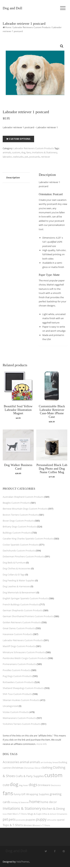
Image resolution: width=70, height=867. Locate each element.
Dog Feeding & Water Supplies (19, 580)
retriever (45, 156)
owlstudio (18, 156)
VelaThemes (22, 861)
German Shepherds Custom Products (23, 610)
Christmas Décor (32, 767)
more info (41, 744)
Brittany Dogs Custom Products (19, 526)
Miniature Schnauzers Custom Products (24, 652)
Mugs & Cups (34, 813)
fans (28, 152)
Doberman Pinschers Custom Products (23, 556)
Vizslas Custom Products (16, 712)
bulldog (63, 762)
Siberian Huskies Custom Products (21, 700)
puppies (31, 819)
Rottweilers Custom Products (18, 682)
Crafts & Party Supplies (30, 776)
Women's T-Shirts (41, 825)
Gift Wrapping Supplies (35, 794)
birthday (48, 762)
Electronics (56, 785)
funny (17, 794)
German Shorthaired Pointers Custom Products (28, 616)
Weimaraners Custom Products (19, 718)
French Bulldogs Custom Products (21, 604)
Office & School (49, 814)
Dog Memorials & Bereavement (19, 592)
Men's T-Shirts (20, 813)
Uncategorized (10, 706)
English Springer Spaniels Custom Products (25, 598)
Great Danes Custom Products (19, 628)
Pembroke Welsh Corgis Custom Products (25, 658)
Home (8, 27)
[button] (62, 46)
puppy (41, 819)
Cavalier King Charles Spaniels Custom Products (28, 538)
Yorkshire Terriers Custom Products (22, 724)
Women (28, 825)
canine (7, 767)
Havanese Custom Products (17, 634)
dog (23, 152)
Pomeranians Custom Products (19, 664)
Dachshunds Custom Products (19, 550)
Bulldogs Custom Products (17, 532)
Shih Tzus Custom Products (17, 694)
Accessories (11, 762)
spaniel (60, 819)
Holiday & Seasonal (20, 802)
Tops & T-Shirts (13, 825)
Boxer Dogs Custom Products (18, 520)
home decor (48, 802)
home (34, 801)
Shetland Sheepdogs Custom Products (23, 688)
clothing (46, 767)
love (5, 814)
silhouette (51, 819)
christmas (17, 767)
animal (24, 762)
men (9, 813)
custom (16, 152)
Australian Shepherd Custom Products (23, 496)
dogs (33, 784)
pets (12, 819)
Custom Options (19, 138)
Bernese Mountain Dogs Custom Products (25, 508)
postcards (34, 156)
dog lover (23, 785)
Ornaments (62, 814)
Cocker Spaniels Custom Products (21, 544)
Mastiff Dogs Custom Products (19, 646)
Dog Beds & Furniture (14, 562)
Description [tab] (13, 177)
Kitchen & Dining (53, 808)
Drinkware (44, 785)
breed (56, 762)
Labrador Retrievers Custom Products (32, 27)
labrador (7, 156)
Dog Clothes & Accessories (17, 568)
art (42, 762)
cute (6, 785)
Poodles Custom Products (17, 670)
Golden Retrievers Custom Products (22, 622)
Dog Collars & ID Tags (14, 574)
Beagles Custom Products (16, 502)
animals (7, 152)
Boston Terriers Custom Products (20, 514)
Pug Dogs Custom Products (17, 676)
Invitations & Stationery (44, 152)
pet (26, 156)
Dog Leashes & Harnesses (16, 586)
